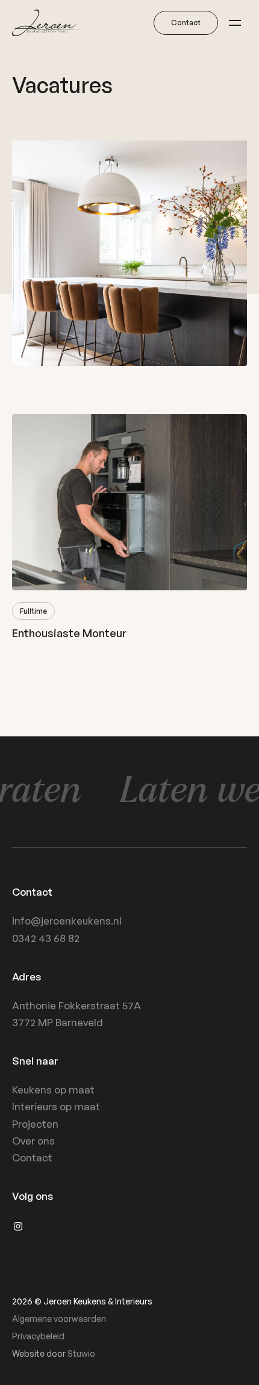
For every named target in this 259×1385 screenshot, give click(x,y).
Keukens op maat (53, 1089)
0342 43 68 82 (46, 938)
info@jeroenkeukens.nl (67, 920)
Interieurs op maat (56, 1106)
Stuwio (81, 1353)
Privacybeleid (38, 1336)
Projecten (35, 1123)
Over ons (33, 1140)
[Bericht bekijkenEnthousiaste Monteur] (129, 527)
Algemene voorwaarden (59, 1318)
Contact (32, 1157)
